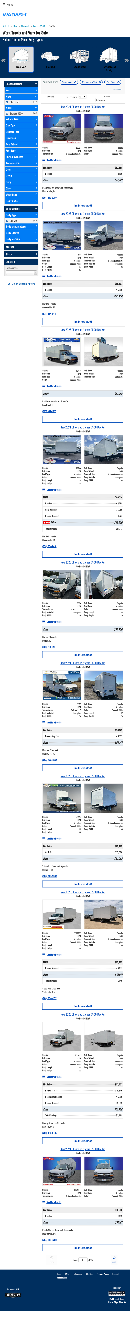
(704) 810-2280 (49, 197)
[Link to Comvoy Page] (13, 1295)
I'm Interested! (83, 205)
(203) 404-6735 (49, 1133)
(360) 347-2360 (49, 876)
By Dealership (12, 267)
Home (59, 1274)
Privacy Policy (103, 1274)
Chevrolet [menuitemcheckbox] (14, 102)
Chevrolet (67, 82)
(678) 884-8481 (49, 313)
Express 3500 (90, 82)
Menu (10, 5)
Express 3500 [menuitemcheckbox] (16, 113)
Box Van (111, 82)
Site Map (89, 1274)
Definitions (77, 1274)
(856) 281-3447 (49, 647)
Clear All (117, 89)
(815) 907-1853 (49, 411)
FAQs (67, 1274)
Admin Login (62, 1277)
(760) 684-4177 (49, 998)
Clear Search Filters (23, 283)
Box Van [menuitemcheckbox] (13, 220)
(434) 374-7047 (49, 760)
